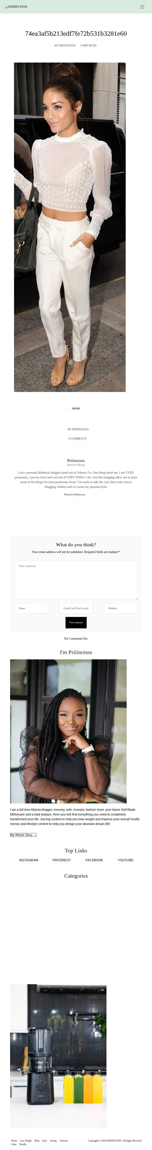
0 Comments (77, 438)
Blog (37, 1140)
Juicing (53, 1140)
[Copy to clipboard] (91, 418)
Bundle (23, 1144)
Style (44, 1140)
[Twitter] (68, 418)
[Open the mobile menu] (142, 7)
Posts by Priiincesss (75, 494)
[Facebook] (61, 418)
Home (14, 1140)
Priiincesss (67, 45)
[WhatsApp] (83, 418)
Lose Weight (26, 1140)
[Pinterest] (76, 418)
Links (14, 1144)
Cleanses (64, 1140)
